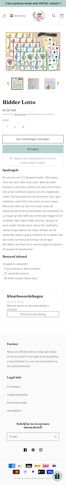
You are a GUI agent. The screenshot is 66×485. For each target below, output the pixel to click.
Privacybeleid (13, 386)
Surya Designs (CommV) (29, 478)
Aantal (6, 120)
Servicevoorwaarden (17, 402)
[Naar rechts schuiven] (58, 84)
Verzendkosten (20, 114)
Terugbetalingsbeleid (17, 394)
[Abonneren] (55, 437)
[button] (4, 16)
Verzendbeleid (14, 410)
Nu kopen (33, 149)
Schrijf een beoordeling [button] (33, 314)
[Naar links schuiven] (8, 84)
